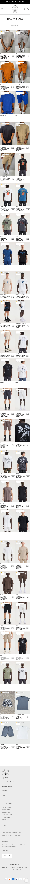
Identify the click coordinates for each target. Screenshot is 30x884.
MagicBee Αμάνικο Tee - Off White (4, 536)
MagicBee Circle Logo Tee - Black (19, 658)
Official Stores (5, 793)
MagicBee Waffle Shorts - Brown (20, 597)
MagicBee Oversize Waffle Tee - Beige (19, 567)
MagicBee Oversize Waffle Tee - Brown (4, 598)
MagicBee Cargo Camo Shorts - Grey (4, 717)
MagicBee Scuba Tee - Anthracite (19, 717)
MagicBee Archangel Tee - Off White (5, 476)
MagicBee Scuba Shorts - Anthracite (5, 747)
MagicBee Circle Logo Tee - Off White (20, 688)
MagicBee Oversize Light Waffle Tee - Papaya (4, 88)
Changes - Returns (6, 812)
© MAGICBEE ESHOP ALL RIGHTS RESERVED (15, 867)
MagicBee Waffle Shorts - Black (5, 628)
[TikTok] (13, 781)
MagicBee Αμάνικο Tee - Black (20, 506)
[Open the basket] (27, 9)
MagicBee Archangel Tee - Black (20, 445)
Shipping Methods (6, 809)
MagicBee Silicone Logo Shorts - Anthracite (4, 415)
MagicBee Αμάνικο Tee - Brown (4, 506)
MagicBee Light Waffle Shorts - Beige (5, 179)
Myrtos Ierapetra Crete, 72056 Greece (11, 835)
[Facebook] (3, 781)
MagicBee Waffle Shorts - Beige (5, 658)
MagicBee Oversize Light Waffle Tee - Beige (20, 149)
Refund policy (5, 819)
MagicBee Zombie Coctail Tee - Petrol (20, 209)
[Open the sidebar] (2, 9)
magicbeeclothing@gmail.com (13, 832)
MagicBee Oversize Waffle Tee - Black (19, 536)
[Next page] (19, 759)
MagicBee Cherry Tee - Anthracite (19, 239)
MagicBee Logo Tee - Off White (20, 297)
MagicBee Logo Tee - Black (20, 268)
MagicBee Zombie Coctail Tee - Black (20, 179)
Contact (4, 795)
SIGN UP (7, 855)
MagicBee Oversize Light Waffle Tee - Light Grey (4, 57)
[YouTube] (10, 781)
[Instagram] (7, 781)
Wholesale (4, 790)
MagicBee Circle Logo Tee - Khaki (4, 688)
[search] (25, 9)
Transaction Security (7, 814)
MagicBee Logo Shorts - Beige (5, 356)
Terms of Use (5, 798)
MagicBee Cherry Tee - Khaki (4, 239)
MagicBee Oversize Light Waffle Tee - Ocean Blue (4, 119)
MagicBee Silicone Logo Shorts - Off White (20, 415)
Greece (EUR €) (14, 864)
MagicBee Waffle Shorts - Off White (20, 628)
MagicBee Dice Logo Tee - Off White (20, 385)
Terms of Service (6, 817)
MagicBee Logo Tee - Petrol (5, 268)
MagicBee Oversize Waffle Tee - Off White (4, 567)
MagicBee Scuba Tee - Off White (20, 747)
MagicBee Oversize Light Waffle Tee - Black (4, 149)
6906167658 (7, 829)
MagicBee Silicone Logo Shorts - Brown (4, 446)
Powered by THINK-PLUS (15, 869)
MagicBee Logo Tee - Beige (5, 297)
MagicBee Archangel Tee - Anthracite (20, 476)
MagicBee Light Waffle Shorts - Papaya (20, 87)
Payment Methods (6, 807)
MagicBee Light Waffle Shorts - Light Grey (20, 56)
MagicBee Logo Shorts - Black (5, 326)
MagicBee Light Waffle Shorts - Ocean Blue (20, 118)
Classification (14, 25)
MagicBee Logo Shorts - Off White (20, 326)
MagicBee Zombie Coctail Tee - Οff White (5, 209)
